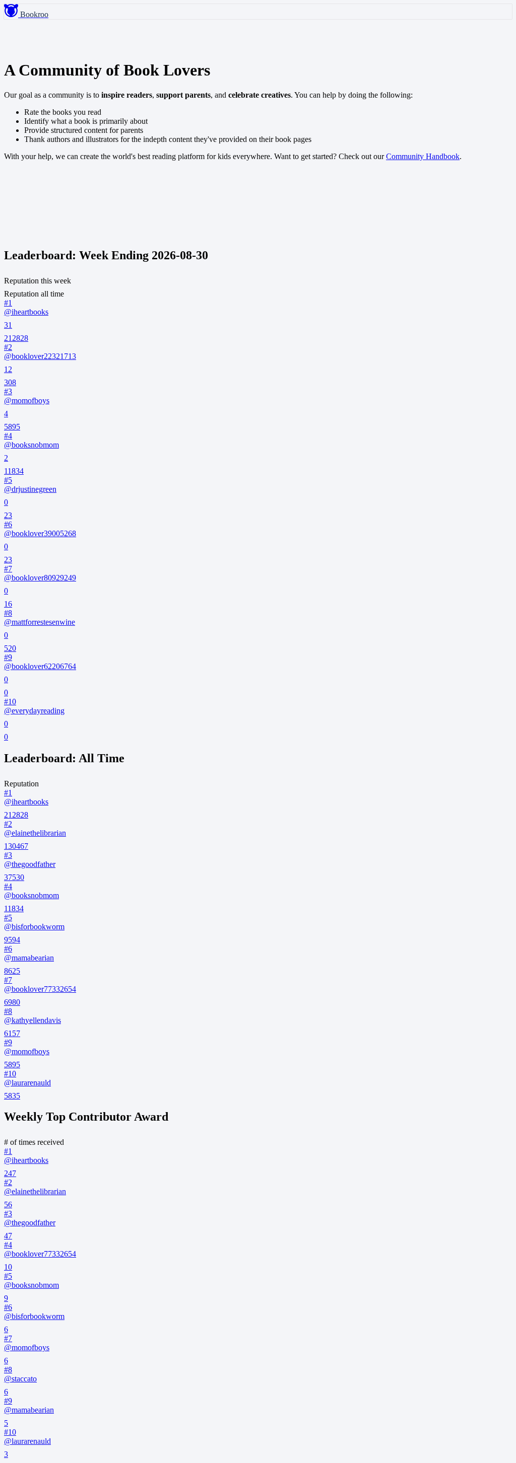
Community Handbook (423, 156)
